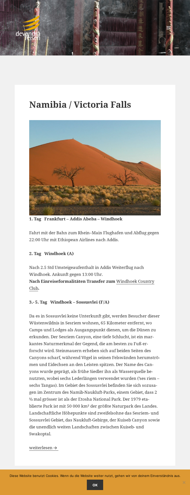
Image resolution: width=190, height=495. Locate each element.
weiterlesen (43, 447)
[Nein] (183, 482)
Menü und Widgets (168, 34)
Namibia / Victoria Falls (80, 104)
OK (95, 485)
